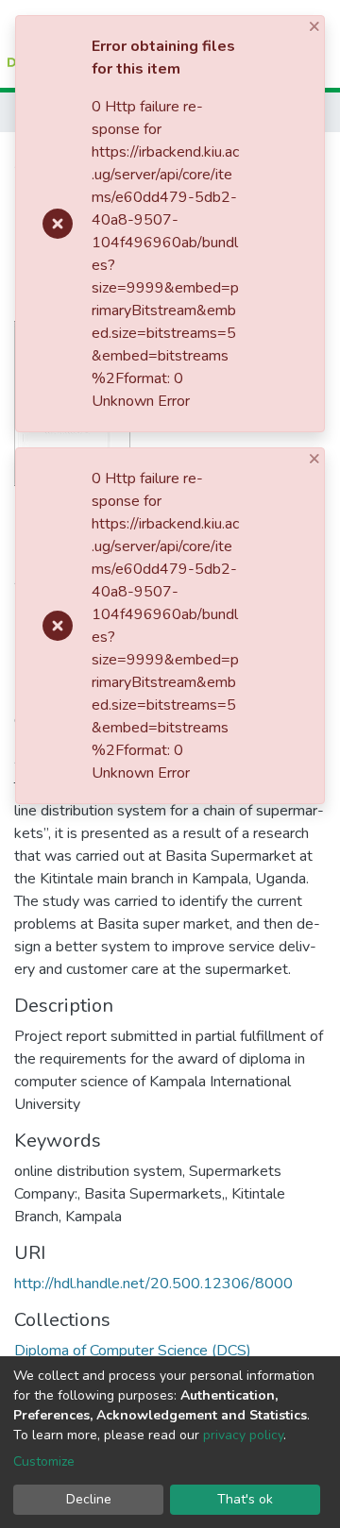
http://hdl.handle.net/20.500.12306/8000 (153, 1283)
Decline (88, 1499)
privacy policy (243, 1435)
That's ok (245, 1499)
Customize (44, 1461)
